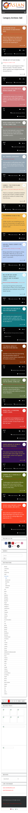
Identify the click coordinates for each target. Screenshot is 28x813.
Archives (5, 803)
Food (20, 53)
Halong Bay (21, 332)
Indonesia (23, 53)
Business (17, 332)
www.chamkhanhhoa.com (9, 787)
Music (24, 468)
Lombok (23, 209)
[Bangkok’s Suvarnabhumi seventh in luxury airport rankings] (21, 712)
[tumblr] (9, 546)
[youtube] (17, 543)
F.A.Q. (8, 803)
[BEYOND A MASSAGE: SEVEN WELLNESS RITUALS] (6, 719)
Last (23, 701)
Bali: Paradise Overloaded (11, 156)
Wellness (23, 112)
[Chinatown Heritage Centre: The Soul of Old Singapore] (21, 719)
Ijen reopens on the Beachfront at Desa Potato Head (11, 29)
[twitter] (9, 543)
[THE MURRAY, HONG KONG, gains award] (13, 712)
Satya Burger (10, 82)
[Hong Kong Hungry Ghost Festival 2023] (6, 712)
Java (20, 112)
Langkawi (6, 336)
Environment (18, 434)
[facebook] (6, 543)
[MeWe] (14, 546)
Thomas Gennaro (9, 53)
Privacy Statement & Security (15, 803)
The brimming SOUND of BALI (11, 215)
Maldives (23, 146)
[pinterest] (12, 543)
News (24, 529)
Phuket (9, 336)
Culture (17, 370)
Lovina (24, 404)
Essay (20, 82)
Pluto (24, 302)
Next (19, 701)
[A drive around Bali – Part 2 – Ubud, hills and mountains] (13, 719)
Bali (18, 53)
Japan (20, 146)
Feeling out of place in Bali (11, 60)
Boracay (13, 332)
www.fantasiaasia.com (8, 790)
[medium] (18, 546)
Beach (10, 332)
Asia (16, 53)
